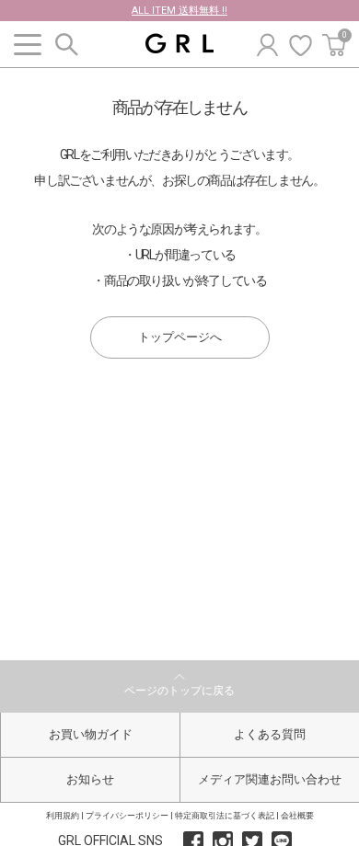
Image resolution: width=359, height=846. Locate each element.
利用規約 (62, 815)
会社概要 (297, 815)
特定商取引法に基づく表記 (224, 815)
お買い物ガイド (91, 734)
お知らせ (90, 779)
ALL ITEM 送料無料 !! (179, 11)
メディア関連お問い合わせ (270, 779)
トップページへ (180, 337)
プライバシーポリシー (127, 815)
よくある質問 (270, 734)
